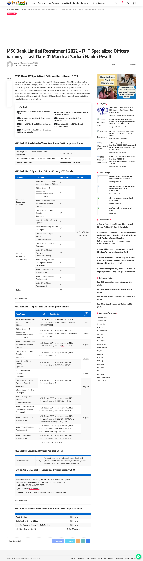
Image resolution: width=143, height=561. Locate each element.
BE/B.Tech (43, 319)
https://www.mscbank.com (33, 482)
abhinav (16, 63)
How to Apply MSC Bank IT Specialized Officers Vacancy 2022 (68, 125)
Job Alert (99, 285)
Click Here (74, 517)
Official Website (73, 529)
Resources (112, 213)
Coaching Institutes (115, 182)
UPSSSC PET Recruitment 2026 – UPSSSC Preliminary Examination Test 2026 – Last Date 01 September (122, 122)
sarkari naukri (49, 479)
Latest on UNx (104, 220)
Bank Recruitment (114, 138)
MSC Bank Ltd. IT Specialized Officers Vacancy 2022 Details (34, 119)
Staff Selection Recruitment (124, 127)
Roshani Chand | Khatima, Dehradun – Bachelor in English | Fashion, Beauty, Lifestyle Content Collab (116, 270)
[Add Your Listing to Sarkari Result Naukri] (102, 211)
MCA (67, 319)
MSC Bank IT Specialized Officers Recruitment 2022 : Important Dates (71, 113)
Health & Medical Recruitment (125, 115)
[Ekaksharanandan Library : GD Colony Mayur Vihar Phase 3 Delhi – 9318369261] (102, 189)
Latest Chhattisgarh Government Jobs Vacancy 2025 (115, 304)
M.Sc (72, 319)
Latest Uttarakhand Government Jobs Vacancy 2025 (114, 282)
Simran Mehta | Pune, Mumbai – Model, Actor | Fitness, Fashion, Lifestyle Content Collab (115, 225)
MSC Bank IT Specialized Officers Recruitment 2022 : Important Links (34, 131)
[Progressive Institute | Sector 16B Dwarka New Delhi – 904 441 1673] (102, 179)
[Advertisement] (71, 31)
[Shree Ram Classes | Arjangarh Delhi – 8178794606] (102, 201)
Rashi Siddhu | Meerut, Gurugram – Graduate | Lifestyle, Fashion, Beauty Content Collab (115, 250)
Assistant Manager (43, 181)
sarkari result (52, 88)
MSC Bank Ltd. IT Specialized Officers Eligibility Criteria (68, 119)
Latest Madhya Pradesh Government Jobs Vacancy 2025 (116, 297)
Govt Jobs (11, 13)
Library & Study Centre (116, 194)
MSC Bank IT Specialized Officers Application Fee (34, 125)
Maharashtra (34, 489)
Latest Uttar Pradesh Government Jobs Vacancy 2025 (115, 289)
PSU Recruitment (121, 152)
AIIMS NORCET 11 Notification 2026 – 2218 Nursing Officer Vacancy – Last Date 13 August (121, 110)
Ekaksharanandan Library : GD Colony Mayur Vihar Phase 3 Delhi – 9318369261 (122, 189)
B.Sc (62, 346)
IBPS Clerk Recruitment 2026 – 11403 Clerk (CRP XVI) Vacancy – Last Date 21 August (122, 133)
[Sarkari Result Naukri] (17, 3)
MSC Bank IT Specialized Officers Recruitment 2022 (33, 113)
